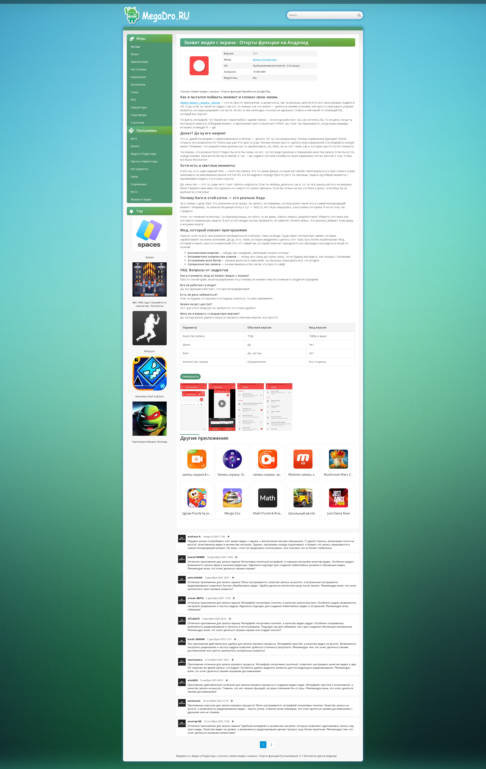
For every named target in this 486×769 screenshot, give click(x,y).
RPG (133, 100)
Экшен (135, 54)
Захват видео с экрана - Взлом (200, 102)
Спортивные (139, 115)
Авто (134, 138)
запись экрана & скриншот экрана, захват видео (196, 474)
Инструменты (139, 169)
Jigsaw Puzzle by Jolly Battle (196, 513)
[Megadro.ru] (161, 15)
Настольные (139, 69)
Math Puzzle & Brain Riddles (267, 513)
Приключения (139, 61)
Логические (138, 84)
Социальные (139, 184)
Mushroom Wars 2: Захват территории (338, 474)
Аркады (135, 46)
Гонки (134, 92)
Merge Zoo (232, 513)
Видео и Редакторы (143, 154)
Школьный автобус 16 (303, 513)
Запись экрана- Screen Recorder (232, 474)
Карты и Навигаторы (144, 161)
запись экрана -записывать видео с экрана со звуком (267, 474)
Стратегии (137, 122)
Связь (134, 176)
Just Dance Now (338, 513)
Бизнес (135, 146)
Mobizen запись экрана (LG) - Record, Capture (303, 474)
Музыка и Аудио (141, 199)
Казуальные (138, 77)
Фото (134, 192)
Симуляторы (139, 107)
